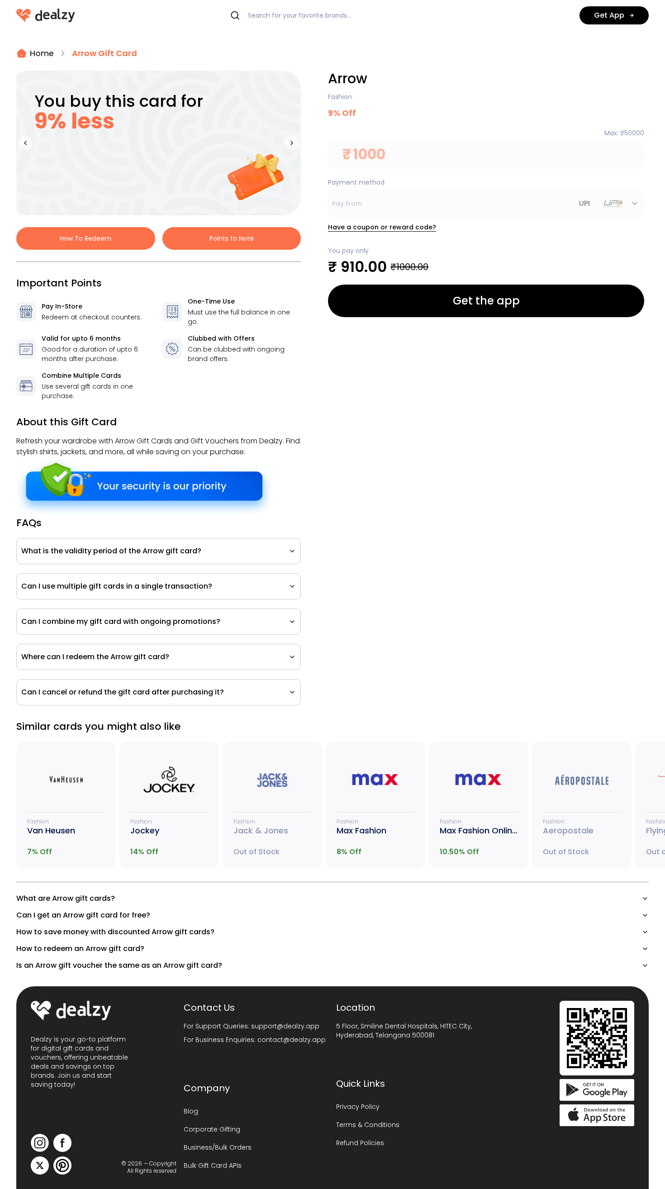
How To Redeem (85, 238)
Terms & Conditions (367, 1124)
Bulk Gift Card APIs (213, 1165)
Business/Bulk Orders (218, 1147)
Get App (609, 15)
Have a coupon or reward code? (382, 227)
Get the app (486, 300)
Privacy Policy (358, 1106)
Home (42, 53)
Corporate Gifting (212, 1129)
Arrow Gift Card (104, 53)
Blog (191, 1111)
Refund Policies (360, 1142)
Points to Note (231, 238)
